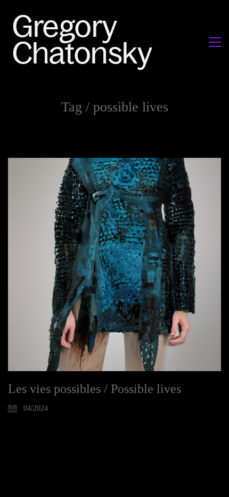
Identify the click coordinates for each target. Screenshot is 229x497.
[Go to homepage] (85, 41)
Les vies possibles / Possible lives (94, 389)
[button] (215, 42)
